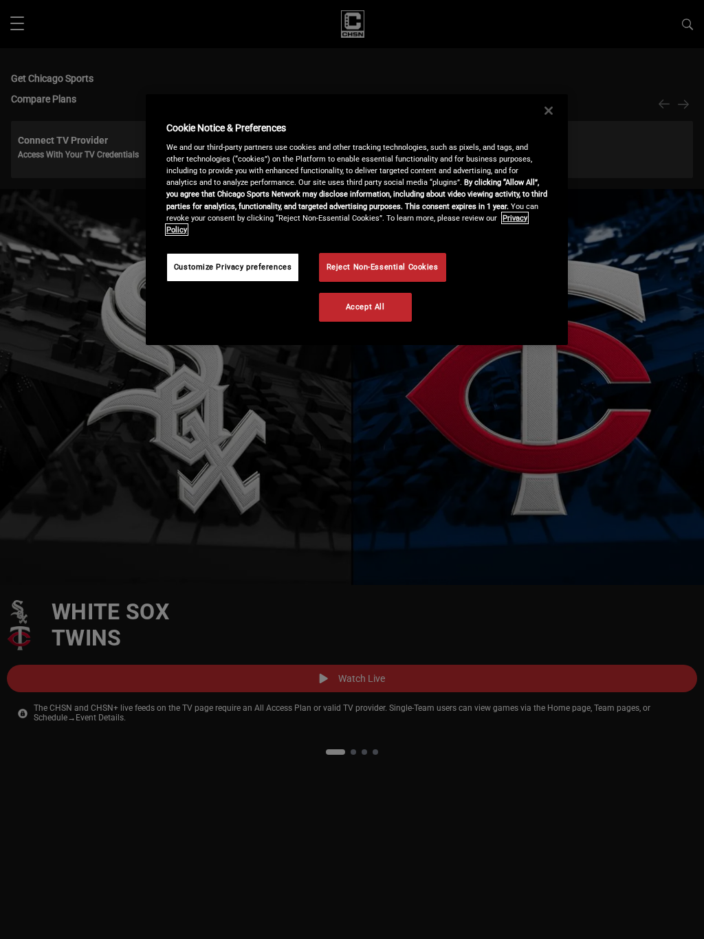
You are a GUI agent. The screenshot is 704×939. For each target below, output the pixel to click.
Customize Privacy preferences (233, 267)
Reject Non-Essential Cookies (383, 267)
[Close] (549, 111)
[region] (357, 219)
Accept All (365, 306)
